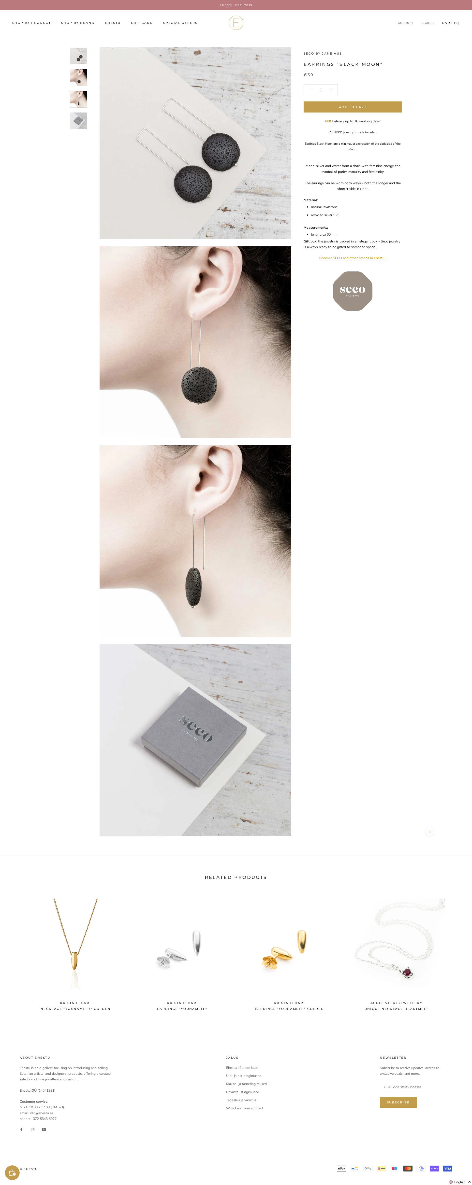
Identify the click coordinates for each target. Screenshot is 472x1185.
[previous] (15, 952)
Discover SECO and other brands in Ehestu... (353, 258)
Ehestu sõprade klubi (242, 1067)
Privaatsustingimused (242, 1092)
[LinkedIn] (44, 1129)
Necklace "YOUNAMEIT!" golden (76, 1009)
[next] (456, 952)
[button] (460, 1182)
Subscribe (398, 1102)
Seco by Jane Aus (323, 53)
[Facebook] (21, 1129)
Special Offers (180, 23)
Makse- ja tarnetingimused (246, 1084)
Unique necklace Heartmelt (396, 1009)
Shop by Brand (78, 23)
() (451, 23)
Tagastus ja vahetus (241, 1100)
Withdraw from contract (244, 1108)
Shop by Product (31, 23)
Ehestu (112, 23)
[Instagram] (32, 1129)
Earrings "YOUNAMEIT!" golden (289, 1009)
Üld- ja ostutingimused (243, 1075)
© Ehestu (29, 1169)
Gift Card (142, 23)
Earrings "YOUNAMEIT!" (182, 1009)
